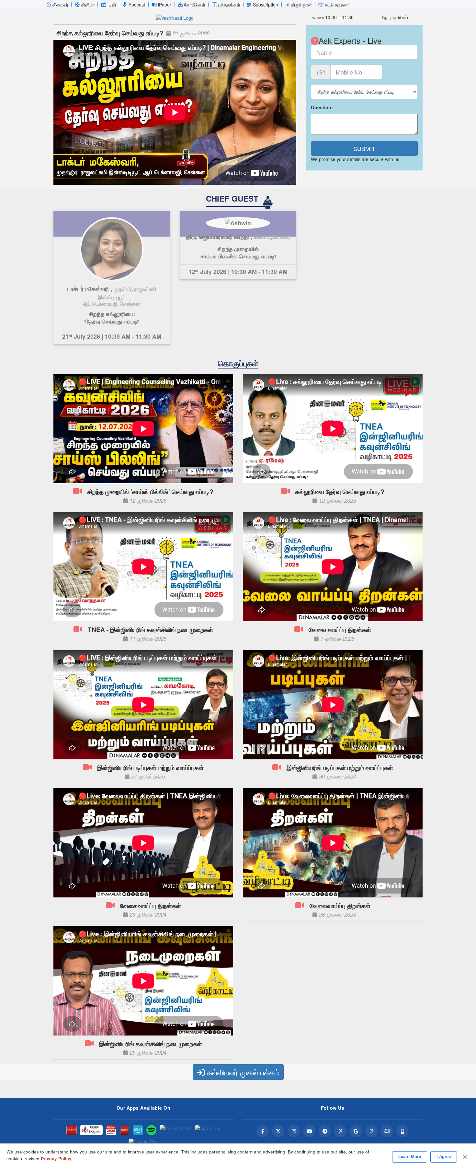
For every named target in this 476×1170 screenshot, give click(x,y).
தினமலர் (60, 4)
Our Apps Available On (144, 1108)
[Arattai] (387, 1131)
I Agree (443, 1156)
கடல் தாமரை (337, 4)
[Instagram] (294, 1131)
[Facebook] (262, 1131)
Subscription (265, 4)
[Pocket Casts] (176, 1130)
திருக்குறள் (301, 4)
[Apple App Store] (208, 1130)
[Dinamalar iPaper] (91, 1130)
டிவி (112, 4)
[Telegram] (325, 1131)
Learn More (409, 1156)
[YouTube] (309, 1131)
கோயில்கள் (194, 4)
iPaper (164, 4)
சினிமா (88, 4)
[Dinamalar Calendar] (111, 1130)
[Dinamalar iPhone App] (124, 1130)
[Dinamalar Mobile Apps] (402, 1131)
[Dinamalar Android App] (71, 1130)
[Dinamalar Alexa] (138, 1130)
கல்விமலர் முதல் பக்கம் (242, 1072)
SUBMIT (364, 148)
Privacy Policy (56, 1158)
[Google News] (356, 1131)
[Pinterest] (340, 1131)
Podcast (137, 4)
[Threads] (371, 1131)
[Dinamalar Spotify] (151, 1130)
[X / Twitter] (278, 1131)
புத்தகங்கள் (229, 4)
